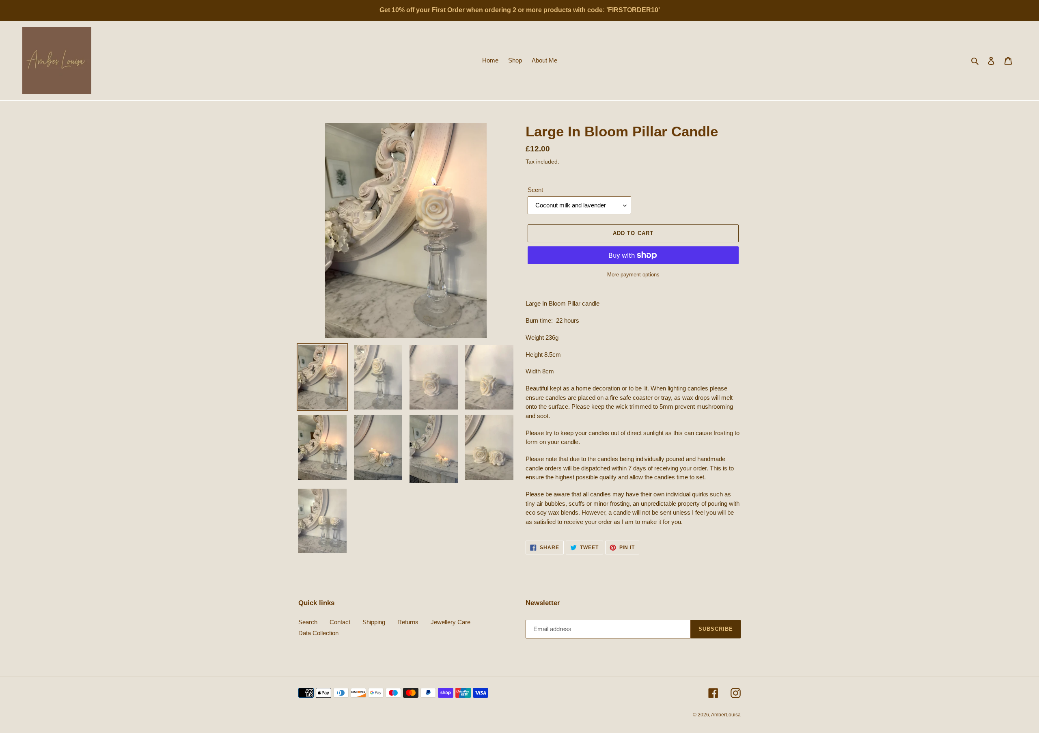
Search (307, 622)
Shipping (373, 622)
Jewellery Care (450, 622)
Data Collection (318, 633)
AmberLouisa (726, 715)
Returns (407, 622)
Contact (340, 622)
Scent (535, 189)
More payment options (633, 275)
